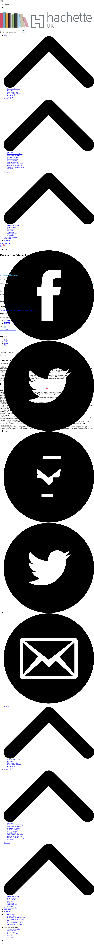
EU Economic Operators (14, 924)
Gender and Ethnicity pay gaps (16, 917)
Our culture (7, 172)
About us (6, 35)
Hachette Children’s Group (15, 154)
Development (11, 229)
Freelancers (10, 235)
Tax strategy (10, 937)
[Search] (23, 31)
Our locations (11, 95)
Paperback (7, 320)
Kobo (5, 345)
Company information (13, 929)
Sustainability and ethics (14, 94)
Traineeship (10, 232)
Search (2, 32)
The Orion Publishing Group (15, 167)
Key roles (10, 230)
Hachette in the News (13, 89)
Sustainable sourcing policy (15, 922)
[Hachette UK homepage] (47, 20)
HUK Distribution (12, 160)
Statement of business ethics (15, 919)
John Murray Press (12, 162)
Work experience (12, 234)
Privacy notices (11, 930)
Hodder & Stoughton (13, 157)
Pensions (9, 935)
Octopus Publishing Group (15, 165)
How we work (11, 227)
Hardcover (7, 323)
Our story (10, 90)
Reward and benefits (13, 225)
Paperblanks (10, 168)
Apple (5, 341)
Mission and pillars (12, 92)
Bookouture (10, 152)
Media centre (7, 238)
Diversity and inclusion (10, 237)
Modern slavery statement (14, 921)
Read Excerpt (4, 283)
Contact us (10, 97)
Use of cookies (11, 932)
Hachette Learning (12, 159)
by (1, 275)
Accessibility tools (5, 243)
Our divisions (7, 98)
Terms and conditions (13, 934)
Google (6, 343)
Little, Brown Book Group (15, 164)
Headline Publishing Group (15, 155)
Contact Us (10, 914)
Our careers (7, 240)
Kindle (6, 340)
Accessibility (11, 916)
